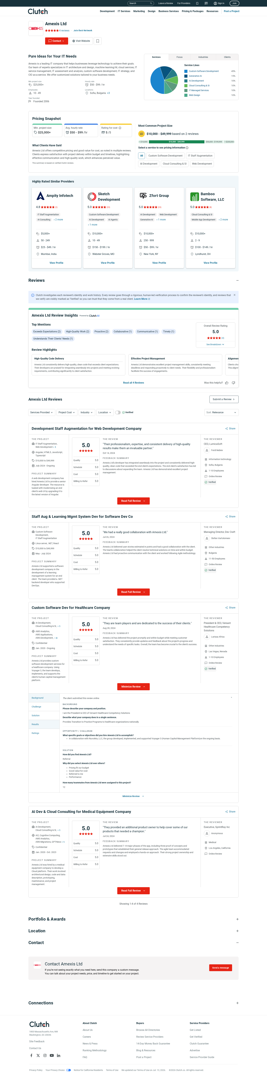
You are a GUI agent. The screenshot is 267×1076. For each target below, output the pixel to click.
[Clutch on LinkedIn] (58, 1055)
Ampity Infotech (60, 195)
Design (151, 11)
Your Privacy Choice (55, 1070)
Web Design (194, 95)
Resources (212, 11)
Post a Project (231, 11)
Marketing (139, 11)
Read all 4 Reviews (133, 382)
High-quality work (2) (77, 331)
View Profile (56, 262)
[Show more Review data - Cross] (231, 697)
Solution (36, 715)
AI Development (196, 80)
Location (103, 412)
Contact (57, 40)
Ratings (35, 733)
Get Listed (195, 1030)
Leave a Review (165, 3)
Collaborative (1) (123, 331)
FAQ (85, 1057)
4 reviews (64, 30)
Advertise (195, 1050)
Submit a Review (222, 399)
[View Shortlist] (197, 3)
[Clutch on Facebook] (31, 1055)
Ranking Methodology (95, 1050)
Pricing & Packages (192, 11)
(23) (108, 207)
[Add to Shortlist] (97, 41)
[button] (41, 412)
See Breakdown (213, 344)
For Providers (183, 3)
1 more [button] (93, 224)
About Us (88, 1030)
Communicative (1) (147, 331)
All (141, 155)
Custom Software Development (204, 71)
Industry (85, 412)
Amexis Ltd (56, 23)
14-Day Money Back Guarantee (153, 1043)
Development (107, 11)
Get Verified (196, 1036)
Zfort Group (159, 195)
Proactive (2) (101, 331)
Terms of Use (112, 1070)
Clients (227, 57)
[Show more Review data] (133, 501)
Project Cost (65, 412)
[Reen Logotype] (40, 195)
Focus (179, 57)
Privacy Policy (35, 1070)
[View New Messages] (206, 3)
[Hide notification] (234, 294)
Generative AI (195, 76)
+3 (108, 93)
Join (234, 3)
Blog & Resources (145, 1050)
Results (35, 724)
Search (132, 3)
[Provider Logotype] (35, 28)
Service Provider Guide (202, 1057)
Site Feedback (36, 1041)
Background (37, 698)
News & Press (90, 1043)
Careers (87, 1036)
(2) (56, 207)
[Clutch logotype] (38, 11)
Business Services (169, 11)
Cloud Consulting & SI (199, 85)
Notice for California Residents (88, 1070)
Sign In (221, 3)
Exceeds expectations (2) (47, 331)
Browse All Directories (148, 1030)
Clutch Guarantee (199, 1043)
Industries (203, 57)
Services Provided (40, 412)
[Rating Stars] (47, 207)
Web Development (202, 163)
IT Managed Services (199, 90)
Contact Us (35, 1048)
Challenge (36, 706)
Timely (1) (168, 331)
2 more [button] (59, 219)
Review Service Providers (149, 1036)
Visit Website (83, 40)
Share (232, 428)
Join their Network (83, 30)
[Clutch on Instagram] (45, 1055)
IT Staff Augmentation (200, 155)
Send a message (220, 967)
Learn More (140, 298)
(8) (210, 207)
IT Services (124, 11)
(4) (222, 338)
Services (156, 57)
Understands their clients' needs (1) (53, 338)
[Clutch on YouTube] (52, 1055)
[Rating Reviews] (52, 30)
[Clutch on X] (38, 1055)
